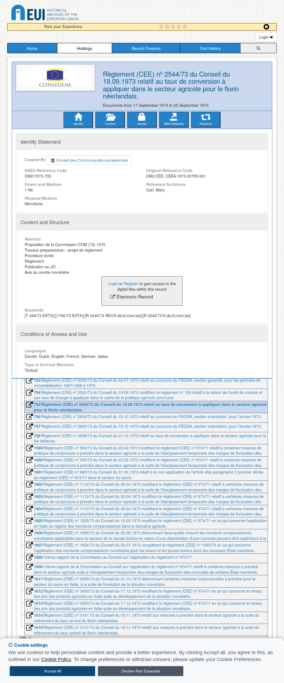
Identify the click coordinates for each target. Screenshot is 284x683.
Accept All (52, 671)
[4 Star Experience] (179, 27)
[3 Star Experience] (174, 27)
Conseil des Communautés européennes (92, 160)
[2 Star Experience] (168, 27)
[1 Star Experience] (162, 27)
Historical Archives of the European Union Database (60, 13)
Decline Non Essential (140, 671)
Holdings (84, 48)
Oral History (210, 48)
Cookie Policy (56, 659)
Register (131, 283)
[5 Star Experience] (185, 27)
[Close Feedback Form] (266, 27)
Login (264, 37)
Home (32, 48)
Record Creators (146, 48)
